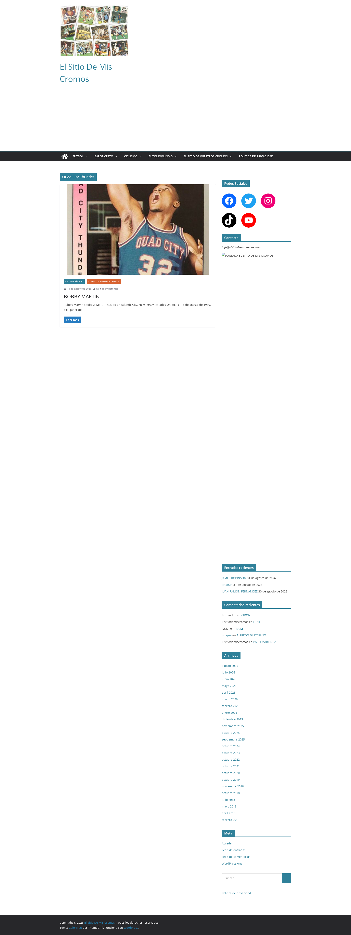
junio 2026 (229, 679)
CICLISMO (131, 156)
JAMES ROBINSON (234, 578)
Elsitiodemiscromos (107, 288)
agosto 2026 (230, 666)
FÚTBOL (78, 156)
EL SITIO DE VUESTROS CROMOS (206, 156)
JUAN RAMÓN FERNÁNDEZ (240, 591)
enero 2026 (229, 712)
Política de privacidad (256, 156)
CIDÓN (245, 615)
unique (227, 635)
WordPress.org (232, 863)
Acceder (227, 843)
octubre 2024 (231, 746)
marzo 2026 (230, 699)
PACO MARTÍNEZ (264, 642)
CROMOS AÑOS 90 (74, 281)
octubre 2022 (231, 759)
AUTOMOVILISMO (160, 156)
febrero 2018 (230, 820)
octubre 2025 (231, 733)
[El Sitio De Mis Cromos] (64, 156)
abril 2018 (228, 813)
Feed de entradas (234, 850)
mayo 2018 (229, 806)
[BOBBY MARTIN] (138, 229)
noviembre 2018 (233, 786)
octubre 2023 (231, 753)
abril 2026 (228, 692)
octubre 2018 (231, 793)
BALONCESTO (103, 156)
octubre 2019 (231, 780)
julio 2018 (228, 800)
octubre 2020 (231, 773)
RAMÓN (227, 585)
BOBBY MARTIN (82, 296)
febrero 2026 (230, 706)
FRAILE (257, 622)
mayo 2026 (229, 686)
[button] (85, 156)
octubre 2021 (231, 766)
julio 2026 (228, 672)
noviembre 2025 (233, 726)
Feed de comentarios (236, 857)
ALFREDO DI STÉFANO (251, 635)
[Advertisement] (175, 120)
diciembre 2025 (232, 719)
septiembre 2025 (233, 739)
